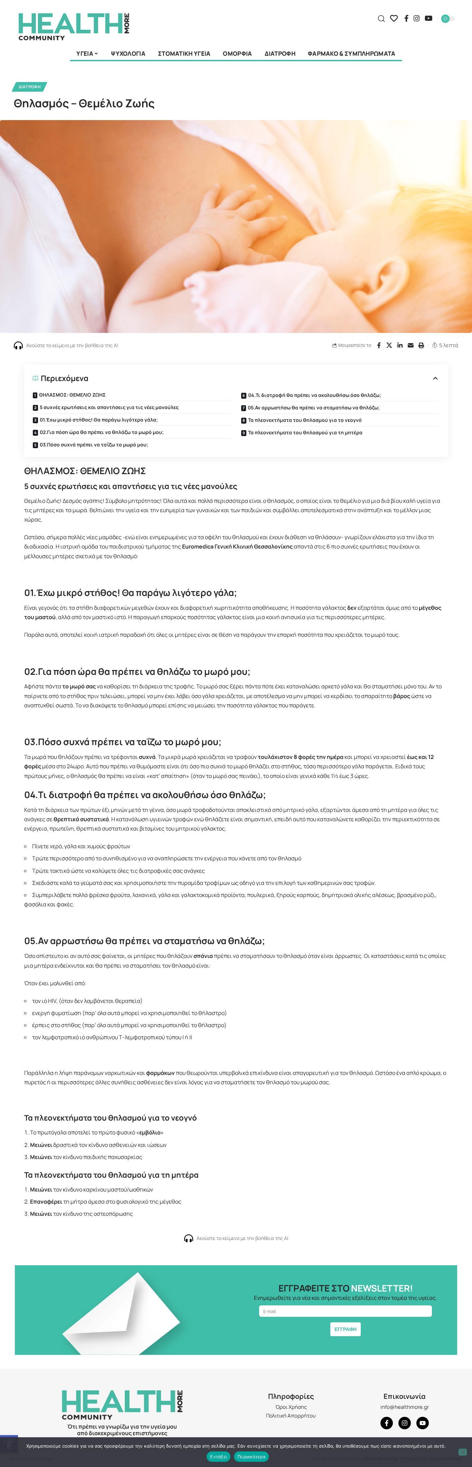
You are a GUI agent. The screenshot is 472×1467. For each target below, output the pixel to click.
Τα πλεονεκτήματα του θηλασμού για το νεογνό (305, 420)
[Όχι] (463, 1452)
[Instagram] (417, 18)
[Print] (421, 345)
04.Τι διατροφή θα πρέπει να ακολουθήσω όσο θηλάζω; (314, 395)
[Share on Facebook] (379, 345)
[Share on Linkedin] (400, 345)
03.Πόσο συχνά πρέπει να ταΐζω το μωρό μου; (94, 444)
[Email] (411, 345)
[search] (381, 19)
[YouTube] (428, 18)
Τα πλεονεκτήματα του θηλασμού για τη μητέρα (305, 432)
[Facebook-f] (386, 1423)
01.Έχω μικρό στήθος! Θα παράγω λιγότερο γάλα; (99, 419)
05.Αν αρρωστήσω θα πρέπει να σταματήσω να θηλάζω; (314, 407)
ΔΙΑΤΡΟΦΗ (30, 86)
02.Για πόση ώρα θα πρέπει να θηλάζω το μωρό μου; (102, 432)
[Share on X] (389, 345)
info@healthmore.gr (404, 1407)
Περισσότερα (251, 1456)
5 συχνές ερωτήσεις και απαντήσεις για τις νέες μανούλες (109, 407)
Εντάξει (218, 1456)
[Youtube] (422, 1423)
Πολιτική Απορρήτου (291, 1415)
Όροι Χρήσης (291, 1407)
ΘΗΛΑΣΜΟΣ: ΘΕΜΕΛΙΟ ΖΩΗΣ (72, 394)
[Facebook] (406, 18)
